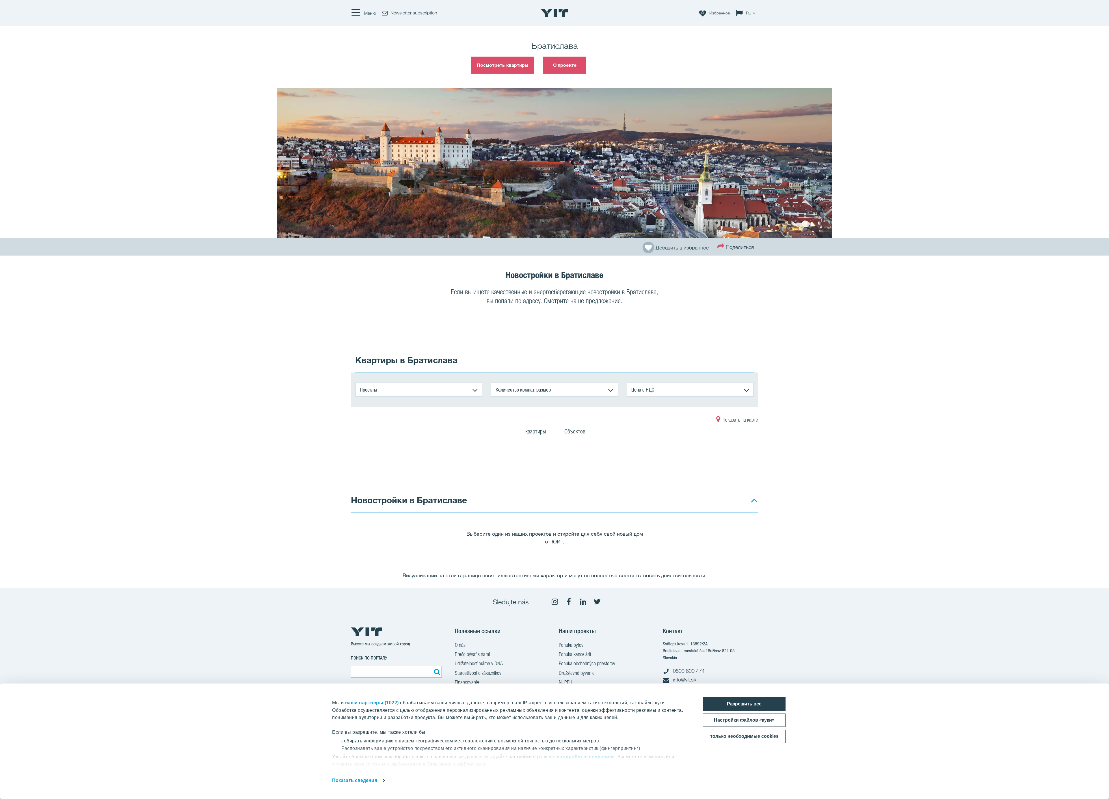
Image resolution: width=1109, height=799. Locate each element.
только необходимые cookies (744, 736)
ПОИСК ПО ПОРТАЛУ (369, 658)
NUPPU (565, 682)
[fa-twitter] (597, 601)
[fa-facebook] (569, 601)
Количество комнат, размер (523, 389)
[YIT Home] (554, 13)
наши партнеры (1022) (372, 702)
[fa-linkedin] (583, 601)
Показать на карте (739, 420)
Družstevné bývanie (577, 673)
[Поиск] (436, 671)
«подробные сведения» (586, 756)
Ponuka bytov (571, 645)
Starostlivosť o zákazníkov (478, 673)
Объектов (574, 431)
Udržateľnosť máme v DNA (479, 663)
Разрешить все (744, 703)
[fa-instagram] (554, 601)
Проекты (368, 389)
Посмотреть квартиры (503, 65)
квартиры (536, 431)
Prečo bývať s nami (472, 654)
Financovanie (467, 682)
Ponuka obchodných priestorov (587, 663)
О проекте (564, 65)
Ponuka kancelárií (575, 654)
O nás (460, 645)
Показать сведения (354, 780)
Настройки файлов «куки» (744, 720)
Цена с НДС (642, 389)
